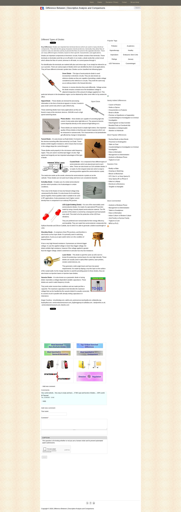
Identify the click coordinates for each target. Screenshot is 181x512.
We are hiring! (135, 2)
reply (44, 401)
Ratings (114, 59)
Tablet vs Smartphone (116, 210)
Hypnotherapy (114, 50)
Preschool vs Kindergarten (117, 142)
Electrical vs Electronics (117, 184)
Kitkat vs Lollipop (114, 181)
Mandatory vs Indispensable (118, 128)
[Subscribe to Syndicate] (108, 226)
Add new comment (49, 386)
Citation (99, 2)
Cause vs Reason (115, 105)
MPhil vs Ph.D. (114, 223)
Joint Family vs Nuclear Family (119, 218)
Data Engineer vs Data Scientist (119, 123)
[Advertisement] (90, 24)
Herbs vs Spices (114, 107)
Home (92, 2)
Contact (124, 2)
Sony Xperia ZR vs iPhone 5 (118, 179)
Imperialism (114, 55)
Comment (45, 418)
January (130, 59)
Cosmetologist (130, 63)
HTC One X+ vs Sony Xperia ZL (119, 176)
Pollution (114, 46)
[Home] (42, 8)
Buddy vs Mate (114, 168)
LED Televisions (114, 63)
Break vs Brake (114, 112)
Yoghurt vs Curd (114, 160)
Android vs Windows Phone (118, 157)
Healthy (130, 50)
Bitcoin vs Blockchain (116, 173)
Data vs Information (115, 152)
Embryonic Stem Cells (130, 55)
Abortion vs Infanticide (116, 130)
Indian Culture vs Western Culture (120, 215)
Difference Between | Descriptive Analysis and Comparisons (75, 8)
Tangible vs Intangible (116, 186)
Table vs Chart (113, 144)
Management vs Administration (119, 154)
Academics (130, 46)
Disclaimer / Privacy (112, 2)
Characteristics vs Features (118, 110)
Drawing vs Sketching (116, 171)
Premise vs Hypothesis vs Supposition (121, 115)
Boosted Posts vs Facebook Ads (119, 125)
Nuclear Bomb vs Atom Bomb (118, 139)
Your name (44, 411)
